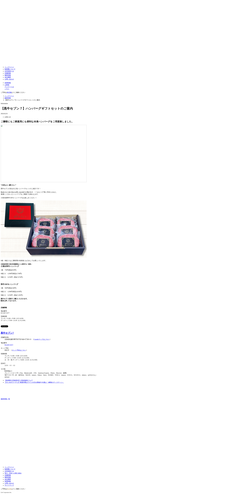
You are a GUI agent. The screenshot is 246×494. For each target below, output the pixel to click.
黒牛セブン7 (7, 333)
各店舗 (9, 92)
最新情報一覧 (5, 399)
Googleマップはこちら (41, 339)
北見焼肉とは (9, 71)
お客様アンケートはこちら (9, 87)
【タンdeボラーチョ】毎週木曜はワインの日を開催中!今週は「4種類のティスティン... (34, 382)
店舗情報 (8, 73)
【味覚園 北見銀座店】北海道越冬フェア (19, 380)
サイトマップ (9, 485)
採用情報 (8, 83)
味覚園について (10, 69)
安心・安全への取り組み (13, 473)
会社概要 (8, 77)
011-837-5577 (9, 345)
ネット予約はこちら (19, 350)
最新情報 (8, 75)
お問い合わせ (9, 79)
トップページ (9, 67)
